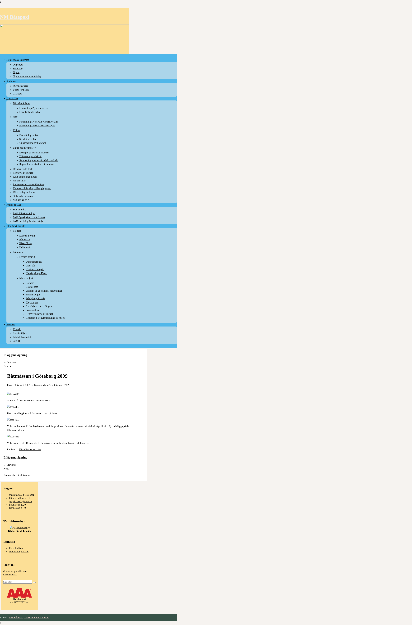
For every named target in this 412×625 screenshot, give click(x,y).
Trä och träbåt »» (21, 103)
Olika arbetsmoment (23, 196)
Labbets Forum (27, 235)
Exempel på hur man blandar (34, 152)
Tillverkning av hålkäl (30, 156)
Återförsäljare (20, 333)
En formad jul (33, 294)
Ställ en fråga (19, 209)
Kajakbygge (32, 302)
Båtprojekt (18, 252)
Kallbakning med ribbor (25, 176)
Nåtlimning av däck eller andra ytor (37, 125)
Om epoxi (18, 64)
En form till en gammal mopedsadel (44, 290)
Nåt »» (16, 116)
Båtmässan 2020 (17, 504)
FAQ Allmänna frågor (24, 213)
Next (8, 366)
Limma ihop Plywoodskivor (33, 108)
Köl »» (16, 130)
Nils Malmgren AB (18, 551)
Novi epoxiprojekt (35, 269)
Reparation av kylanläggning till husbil (45, 317)
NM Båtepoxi (14, 17)
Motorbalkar (19, 180)
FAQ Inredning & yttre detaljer (28, 221)
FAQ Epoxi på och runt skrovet (29, 217)
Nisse (22, 449)
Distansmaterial (20, 86)
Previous (10, 362)
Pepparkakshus (33, 310)
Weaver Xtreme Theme (37, 617)
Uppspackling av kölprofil (32, 143)
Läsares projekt (27, 257)
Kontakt (10, 324)
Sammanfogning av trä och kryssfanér (38, 160)
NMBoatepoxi (10, 574)
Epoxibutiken (16, 548)
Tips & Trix (12, 98)
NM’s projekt (26, 278)
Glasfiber (17, 93)
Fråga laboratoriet (22, 337)
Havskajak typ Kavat (36, 273)
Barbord (30, 283)
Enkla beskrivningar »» (25, 147)
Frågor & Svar (13, 204)
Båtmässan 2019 (17, 508)
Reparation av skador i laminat (28, 184)
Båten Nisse (25, 243)
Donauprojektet (34, 261)
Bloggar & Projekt (15, 226)
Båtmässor (24, 239)
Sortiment (11, 81)
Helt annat (24, 247)
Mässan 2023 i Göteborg (21, 494)
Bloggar (17, 230)
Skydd (16, 72)
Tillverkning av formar (24, 192)
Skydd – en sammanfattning (27, 76)
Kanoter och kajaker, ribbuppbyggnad (32, 188)
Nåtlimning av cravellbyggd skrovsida (38, 121)
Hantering (18, 68)
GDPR (16, 341)
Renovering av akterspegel (39, 313)
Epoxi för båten (21, 89)
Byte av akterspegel (23, 172)
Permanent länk (33, 449)
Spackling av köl (27, 139)
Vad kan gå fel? (21, 200)
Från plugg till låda (35, 298)
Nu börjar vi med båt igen (39, 306)
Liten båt (30, 265)
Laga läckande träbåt (29, 112)
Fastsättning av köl (28, 135)
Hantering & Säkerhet (17, 59)
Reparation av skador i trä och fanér (37, 164)
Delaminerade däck (23, 169)
